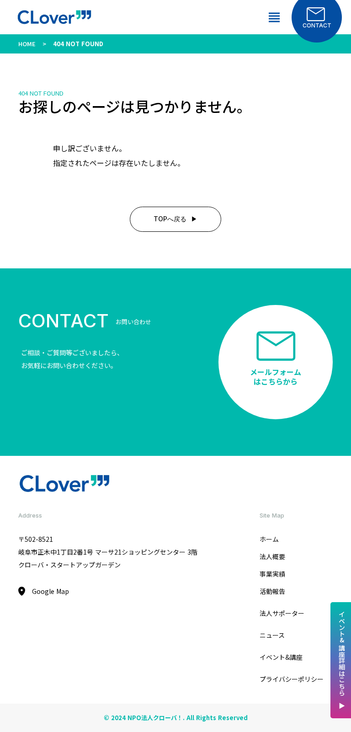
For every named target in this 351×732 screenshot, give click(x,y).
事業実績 (272, 573)
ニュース (272, 635)
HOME (27, 43)
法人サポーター (282, 613)
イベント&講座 (281, 657)
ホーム (269, 539)
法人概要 (272, 556)
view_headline (274, 17)
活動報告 (272, 591)
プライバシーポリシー (292, 679)
